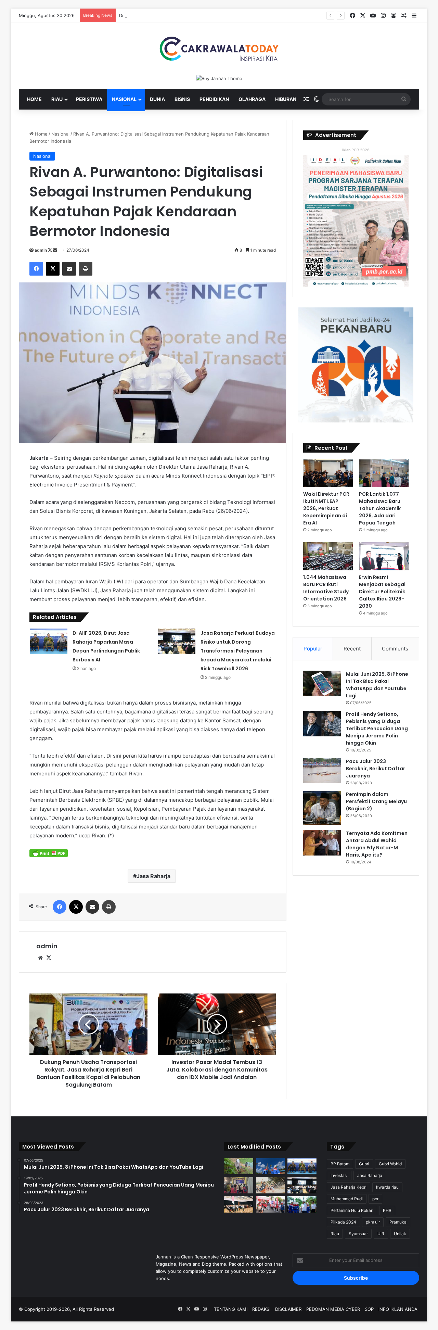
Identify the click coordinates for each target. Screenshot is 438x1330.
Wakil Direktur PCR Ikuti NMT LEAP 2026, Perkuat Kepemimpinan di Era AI (326, 508)
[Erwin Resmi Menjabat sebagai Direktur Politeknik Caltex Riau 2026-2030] (384, 556)
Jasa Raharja (153, 876)
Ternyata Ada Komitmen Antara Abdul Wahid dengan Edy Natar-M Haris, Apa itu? (377, 844)
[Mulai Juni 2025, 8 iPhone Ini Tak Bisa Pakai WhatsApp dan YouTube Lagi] (322, 683)
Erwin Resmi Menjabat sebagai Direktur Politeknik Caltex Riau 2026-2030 (382, 591)
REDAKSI (261, 1309)
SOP (369, 1309)
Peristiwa (89, 99)
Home (34, 99)
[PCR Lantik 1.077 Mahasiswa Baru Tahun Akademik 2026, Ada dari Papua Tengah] (384, 473)
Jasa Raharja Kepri (348, 1187)
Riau (57, 99)
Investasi (339, 1175)
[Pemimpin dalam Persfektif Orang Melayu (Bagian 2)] (322, 808)
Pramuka (398, 1222)
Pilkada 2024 (343, 1222)
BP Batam (340, 1163)
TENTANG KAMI (230, 1309)
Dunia (157, 99)
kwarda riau (387, 1187)
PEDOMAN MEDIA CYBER (333, 1309)
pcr (375, 1198)
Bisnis (182, 99)
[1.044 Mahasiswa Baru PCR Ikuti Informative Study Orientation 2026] (328, 556)
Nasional (124, 99)
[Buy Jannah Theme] (219, 78)
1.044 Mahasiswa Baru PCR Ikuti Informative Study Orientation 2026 (326, 588)
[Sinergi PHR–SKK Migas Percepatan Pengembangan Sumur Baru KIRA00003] (270, 1166)
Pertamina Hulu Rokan (352, 1210)
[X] (48, 958)
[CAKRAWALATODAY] (219, 49)
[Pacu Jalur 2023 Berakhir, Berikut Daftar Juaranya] (322, 770)
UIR (380, 1233)
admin (41, 250)
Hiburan (285, 99)
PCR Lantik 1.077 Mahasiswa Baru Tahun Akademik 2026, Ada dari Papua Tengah (380, 508)
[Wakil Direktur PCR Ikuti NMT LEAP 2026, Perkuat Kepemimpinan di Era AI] (328, 473)
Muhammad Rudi (347, 1198)
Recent (352, 648)
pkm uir (373, 1222)
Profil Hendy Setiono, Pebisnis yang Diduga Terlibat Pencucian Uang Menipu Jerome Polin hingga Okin (377, 728)
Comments (395, 648)
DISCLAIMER (288, 1309)
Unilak (400, 1233)
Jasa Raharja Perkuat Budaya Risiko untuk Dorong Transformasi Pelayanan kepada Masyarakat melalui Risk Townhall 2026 (238, 651)
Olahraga (252, 99)
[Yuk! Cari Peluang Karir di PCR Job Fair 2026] (238, 1185)
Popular (313, 648)
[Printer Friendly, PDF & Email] (48, 853)
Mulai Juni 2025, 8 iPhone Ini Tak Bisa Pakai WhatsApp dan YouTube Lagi (377, 685)
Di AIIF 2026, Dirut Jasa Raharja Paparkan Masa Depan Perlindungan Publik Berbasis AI (210, 15)
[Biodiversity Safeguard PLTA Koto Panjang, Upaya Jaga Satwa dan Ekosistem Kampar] (238, 1166)
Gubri (364, 1163)
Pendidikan (214, 99)
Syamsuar (358, 1233)
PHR (387, 1210)
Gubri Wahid (390, 1163)
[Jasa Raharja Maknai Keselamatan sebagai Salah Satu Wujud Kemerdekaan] (238, 1204)
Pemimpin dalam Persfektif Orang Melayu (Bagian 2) (376, 801)
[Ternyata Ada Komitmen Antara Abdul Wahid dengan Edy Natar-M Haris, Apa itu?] (322, 843)
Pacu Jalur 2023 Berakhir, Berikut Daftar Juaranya (375, 768)
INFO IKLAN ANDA (397, 1309)
